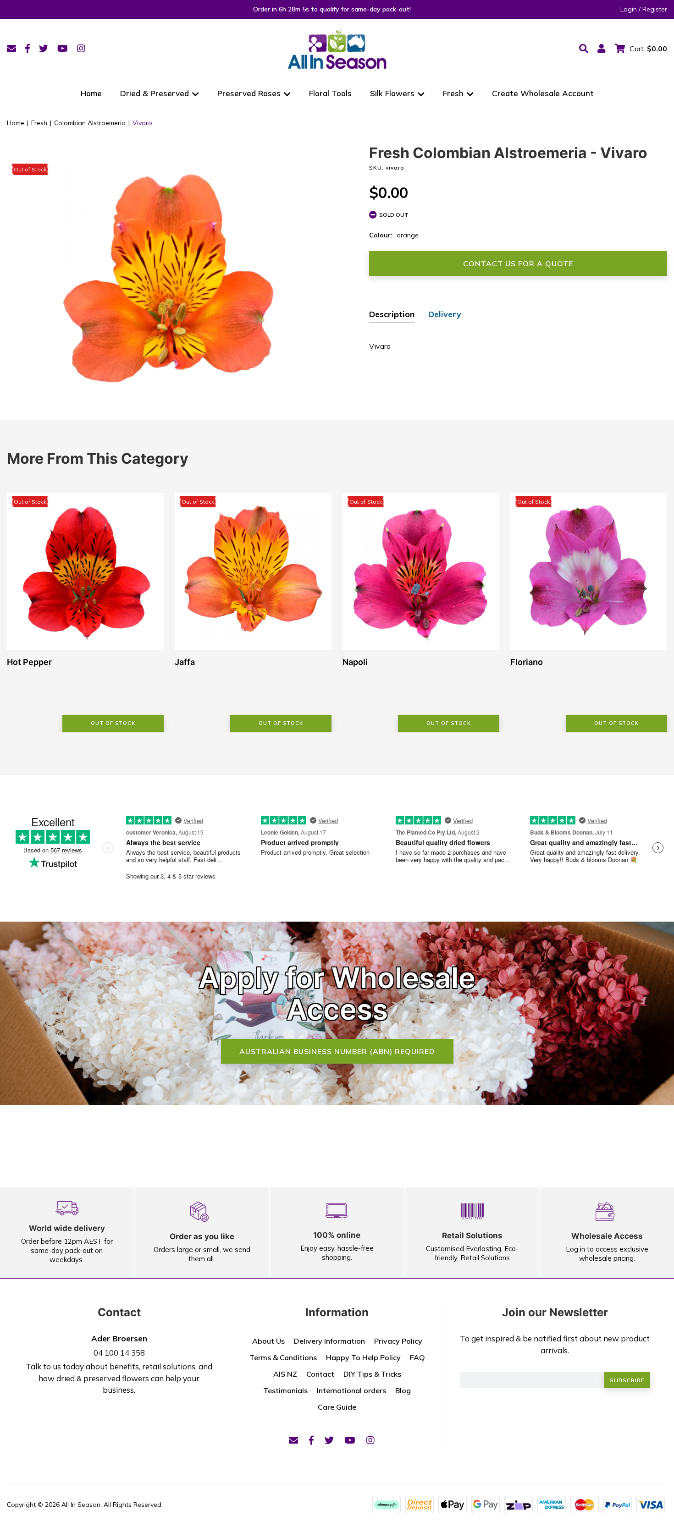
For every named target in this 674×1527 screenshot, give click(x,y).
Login (628, 9)
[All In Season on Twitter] (43, 48)
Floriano (526, 662)
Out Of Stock (113, 723)
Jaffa (185, 662)
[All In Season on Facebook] (27, 48)
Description (391, 314)
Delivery (444, 314)
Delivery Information (329, 1341)
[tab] (391, 315)
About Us (268, 1341)
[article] (85, 612)
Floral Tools (330, 93)
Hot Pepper (29, 662)
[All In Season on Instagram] (81, 48)
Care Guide (337, 1407)
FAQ (417, 1357)
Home (91, 93)
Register (654, 9)
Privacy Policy (398, 1341)
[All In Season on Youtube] (62, 48)
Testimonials (285, 1390)
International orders (351, 1390)
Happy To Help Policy (363, 1357)
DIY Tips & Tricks (372, 1374)
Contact (320, 1374)
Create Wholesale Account (543, 93)
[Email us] (11, 48)
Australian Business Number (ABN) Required (337, 1051)
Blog (403, 1390)
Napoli (355, 662)
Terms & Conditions (283, 1357)
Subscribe (627, 1380)
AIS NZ (285, 1374)
